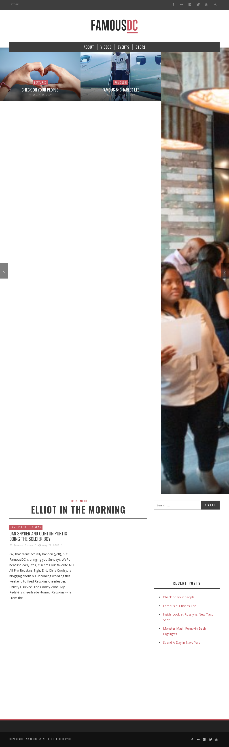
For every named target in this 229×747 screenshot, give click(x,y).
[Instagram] (190, 4)
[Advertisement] (191, 544)
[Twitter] (198, 4)
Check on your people (40, 90)
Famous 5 (121, 82)
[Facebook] (173, 4)
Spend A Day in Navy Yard (182, 642)
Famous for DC (20, 527)
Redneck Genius (23, 545)
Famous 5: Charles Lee (120, 90)
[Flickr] (182, 4)
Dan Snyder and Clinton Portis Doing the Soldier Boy (38, 536)
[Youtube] (206, 4)
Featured (40, 82)
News (37, 527)
